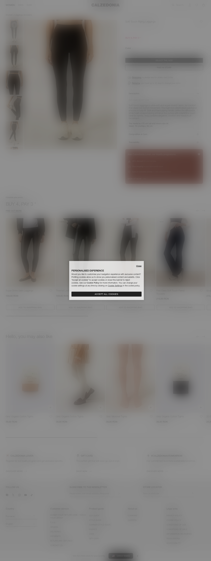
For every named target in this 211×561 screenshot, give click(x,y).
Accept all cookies (106, 294)
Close (139, 266)
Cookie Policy (93, 283)
